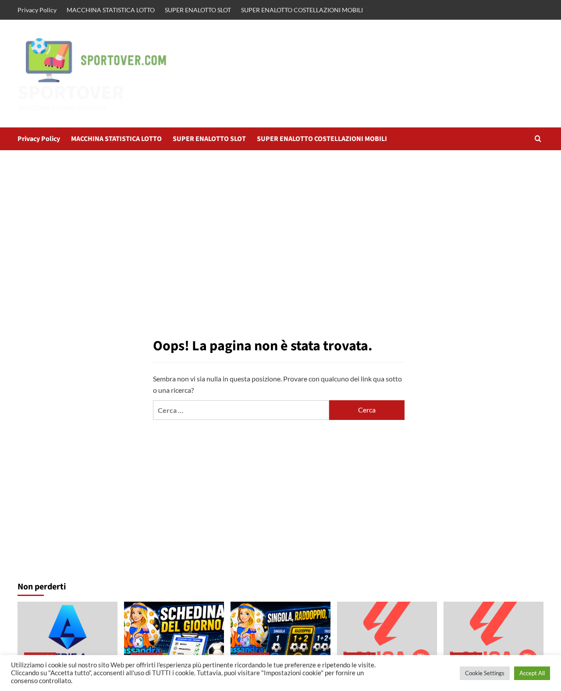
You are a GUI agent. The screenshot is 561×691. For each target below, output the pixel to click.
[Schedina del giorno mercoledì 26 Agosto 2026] (174, 635)
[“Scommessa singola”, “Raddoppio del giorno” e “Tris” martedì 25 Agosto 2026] (280, 635)
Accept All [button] (532, 673)
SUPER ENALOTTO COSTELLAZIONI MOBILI (302, 10)
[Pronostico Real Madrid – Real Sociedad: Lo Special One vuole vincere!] (387, 635)
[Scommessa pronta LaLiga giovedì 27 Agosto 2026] (493, 635)
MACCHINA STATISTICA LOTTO (111, 10)
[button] (538, 138)
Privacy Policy (37, 10)
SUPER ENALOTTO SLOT (198, 10)
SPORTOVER (71, 93)
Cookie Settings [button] (484, 673)
